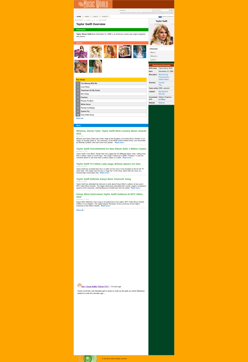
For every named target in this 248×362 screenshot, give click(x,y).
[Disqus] (111, 248)
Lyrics (95, 16)
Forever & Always (88, 108)
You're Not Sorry (87, 115)
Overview (154, 49)
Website (162, 103)
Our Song (85, 94)
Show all (80, 118)
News (87, 16)
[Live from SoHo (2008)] (125, 58)
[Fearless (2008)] (95, 58)
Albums (153, 56)
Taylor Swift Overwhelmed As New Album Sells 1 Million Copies (111, 148)
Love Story (85, 87)
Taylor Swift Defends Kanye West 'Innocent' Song (103, 179)
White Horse (86, 104)
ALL (172, 12)
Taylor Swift (102, 20)
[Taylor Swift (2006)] (95, 73)
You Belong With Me (89, 83)
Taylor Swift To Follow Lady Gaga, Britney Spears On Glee (108, 164)
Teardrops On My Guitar (90, 90)
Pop (160, 85)
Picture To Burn (87, 101)
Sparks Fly (85, 111)
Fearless (84, 97)
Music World (79, 20)
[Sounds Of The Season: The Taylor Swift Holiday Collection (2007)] (81, 73)
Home (79, 16)
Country (161, 83)
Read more (119, 142)
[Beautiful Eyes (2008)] (110, 58)
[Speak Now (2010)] (81, 58)
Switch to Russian (168, 16)
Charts (105, 16)
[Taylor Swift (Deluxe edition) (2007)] (140, 58)
